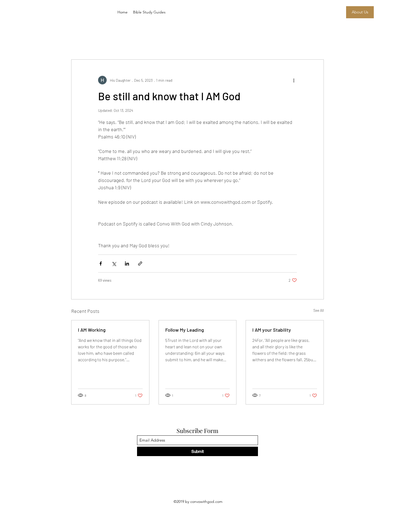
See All (318, 310)
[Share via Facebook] (100, 263)
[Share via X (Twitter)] (113, 263)
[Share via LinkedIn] (127, 263)
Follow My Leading (184, 330)
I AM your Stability (271, 330)
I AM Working (92, 330)
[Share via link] (140, 263)
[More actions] (293, 80)
